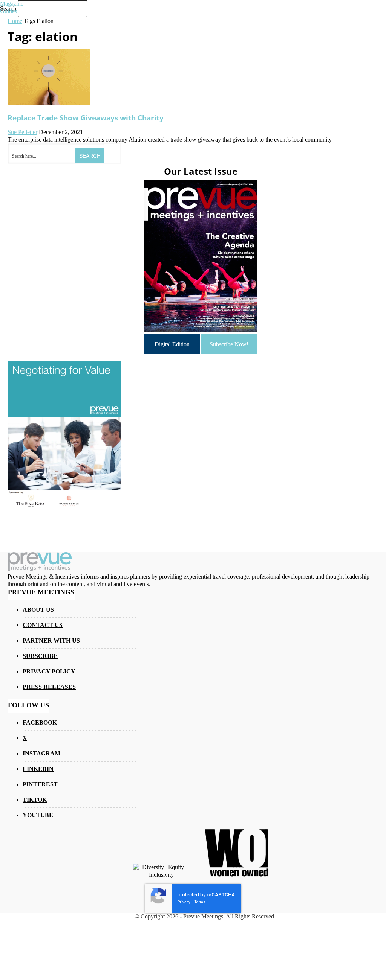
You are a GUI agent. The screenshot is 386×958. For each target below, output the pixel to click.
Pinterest (40, 784)
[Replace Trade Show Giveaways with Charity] (49, 103)
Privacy (184, 902)
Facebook (40, 722)
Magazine (11, 3)
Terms (200, 902)
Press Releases (49, 687)
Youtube (38, 815)
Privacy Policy (49, 671)
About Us (38, 609)
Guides (8, 11)
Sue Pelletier (22, 132)
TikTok (35, 800)
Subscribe (40, 656)
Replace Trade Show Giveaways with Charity (86, 117)
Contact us (43, 625)
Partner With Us (51, 640)
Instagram (41, 753)
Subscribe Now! (229, 344)
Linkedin (38, 769)
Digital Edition (172, 344)
